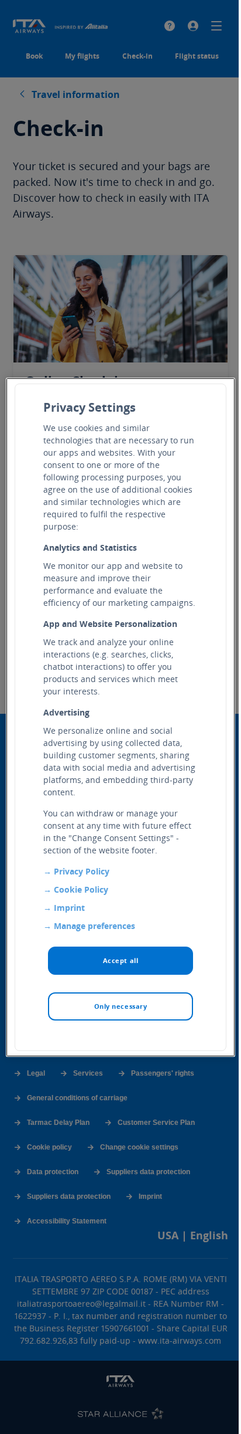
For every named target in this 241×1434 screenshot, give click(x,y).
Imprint (69, 907)
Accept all (121, 960)
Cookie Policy (81, 889)
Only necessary (120, 1006)
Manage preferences (94, 925)
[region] (120, 717)
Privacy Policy (81, 871)
